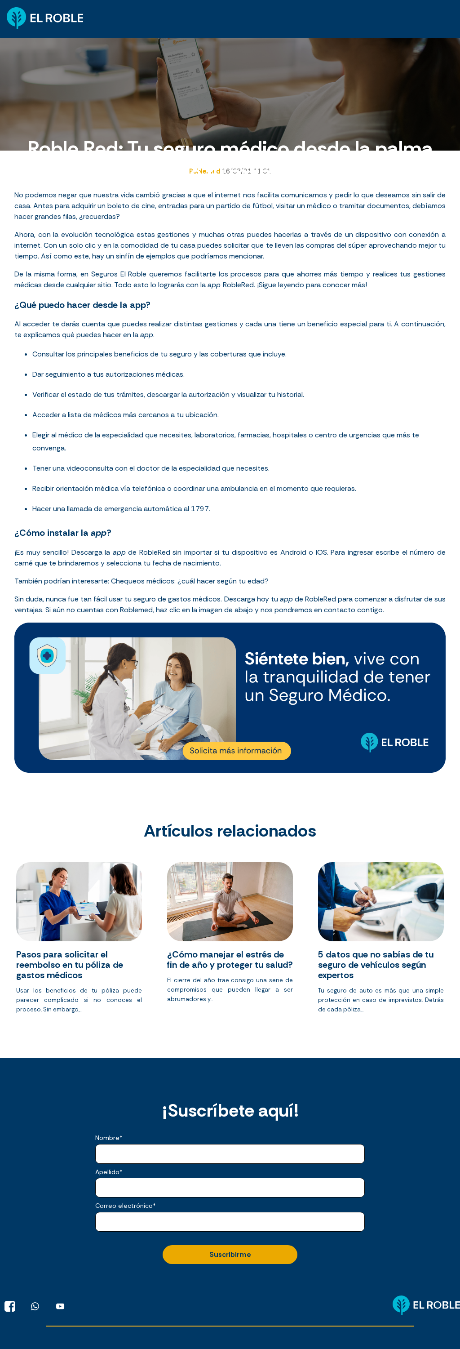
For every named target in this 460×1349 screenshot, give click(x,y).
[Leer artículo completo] (79, 941)
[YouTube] (60, 1306)
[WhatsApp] (35, 1306)
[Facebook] (10, 1306)
